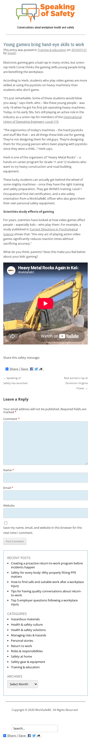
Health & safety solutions (28, 630)
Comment (11, 419)
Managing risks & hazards (28, 635)
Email (8, 488)
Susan (11, 53)
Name (8, 470)
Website (8, 505)
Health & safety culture (27, 624)
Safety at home (21, 656)
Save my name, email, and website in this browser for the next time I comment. (42, 530)
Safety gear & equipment (28, 662)
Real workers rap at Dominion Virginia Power (76, 383)
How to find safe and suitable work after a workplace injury (47, 584)
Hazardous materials (25, 619)
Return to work (21, 646)
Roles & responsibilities (27, 651)
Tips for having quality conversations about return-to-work (46, 593)
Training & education (52, 50)
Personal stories (22, 640)
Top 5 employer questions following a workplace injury (44, 602)
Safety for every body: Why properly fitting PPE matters (43, 574)
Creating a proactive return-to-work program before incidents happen (47, 565)
